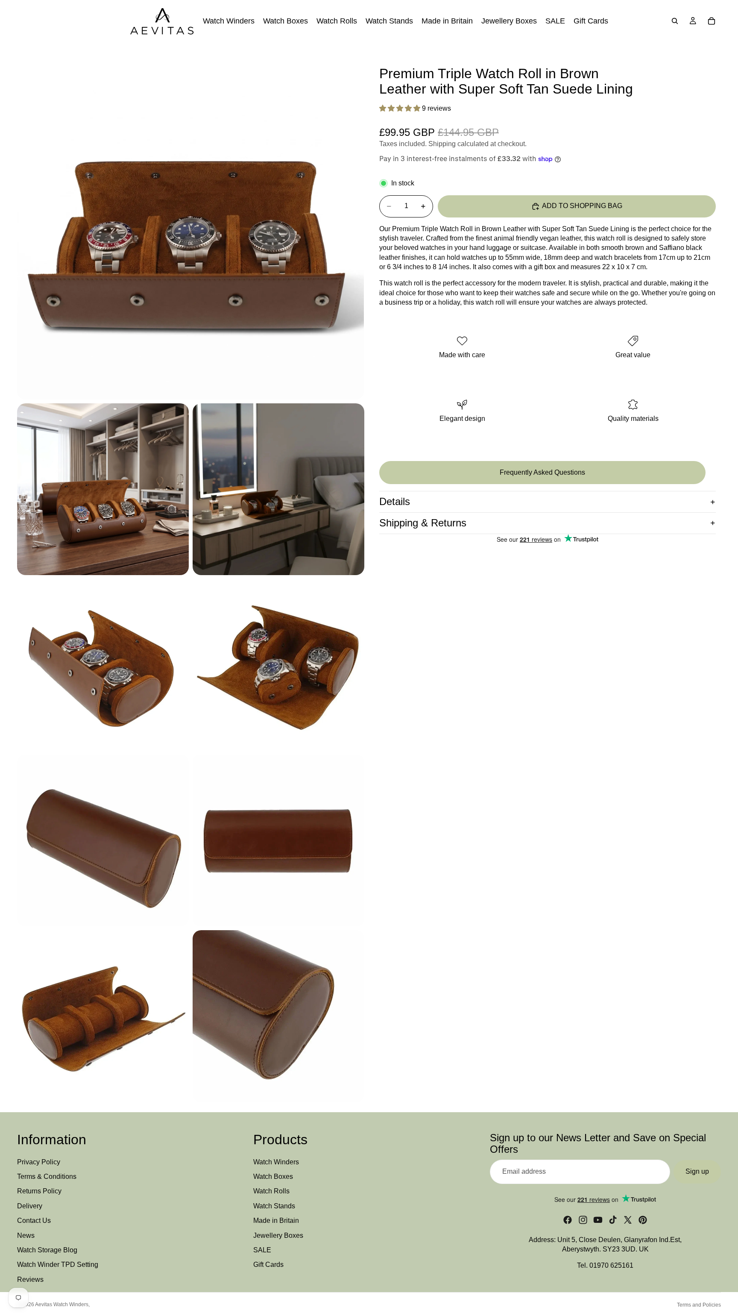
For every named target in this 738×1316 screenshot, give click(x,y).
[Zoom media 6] (103, 840)
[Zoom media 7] (278, 840)
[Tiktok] (613, 1220)
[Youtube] (598, 1220)
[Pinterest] (643, 1220)
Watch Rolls (271, 1191)
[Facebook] (567, 1220)
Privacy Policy (38, 1162)
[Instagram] (583, 1220)
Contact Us (34, 1221)
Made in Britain (276, 1221)
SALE (262, 1250)
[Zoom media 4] (103, 665)
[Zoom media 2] (103, 489)
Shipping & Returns (422, 523)
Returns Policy (39, 1191)
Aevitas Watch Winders (61, 1304)
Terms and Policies (699, 1305)
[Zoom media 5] (278, 665)
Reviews (30, 1279)
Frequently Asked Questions (542, 472)
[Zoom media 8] (103, 1016)
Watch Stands (274, 1206)
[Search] (674, 21)
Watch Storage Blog (47, 1250)
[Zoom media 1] (190, 226)
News (26, 1235)
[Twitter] (628, 1220)
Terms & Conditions (46, 1176)
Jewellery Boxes (278, 1235)
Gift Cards (268, 1265)
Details (394, 501)
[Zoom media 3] (278, 489)
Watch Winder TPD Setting (57, 1265)
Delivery (29, 1206)
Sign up (697, 1171)
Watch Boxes (273, 1176)
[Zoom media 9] (278, 1016)
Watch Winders (276, 1162)
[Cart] (711, 21)
